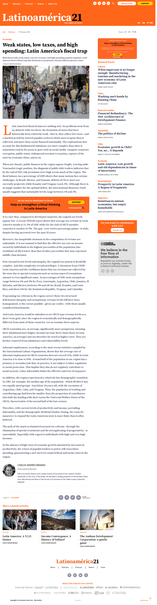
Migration (103, 198)
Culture (101, 66)
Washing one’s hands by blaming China (113, 98)
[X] (108, 3)
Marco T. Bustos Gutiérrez (109, 154)
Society (6, 532)
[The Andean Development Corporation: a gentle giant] (97, 520)
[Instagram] (99, 3)
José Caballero (104, 192)
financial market (106, 110)
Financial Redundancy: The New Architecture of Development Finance (115, 117)
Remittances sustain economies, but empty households (112, 204)
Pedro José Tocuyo (105, 87)
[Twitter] (61, 497)
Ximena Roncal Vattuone (108, 175)
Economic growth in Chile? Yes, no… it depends (115, 148)
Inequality (103, 130)
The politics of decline (112, 133)
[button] (113, 4)
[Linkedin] (104, 3)
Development (105, 181)
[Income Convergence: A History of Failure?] (58, 520)
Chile (100, 144)
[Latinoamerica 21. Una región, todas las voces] (77, 561)
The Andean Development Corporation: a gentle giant (96, 540)
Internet (83, 532)
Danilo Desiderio (105, 124)
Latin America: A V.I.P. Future (17, 538)
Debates (11, 32)
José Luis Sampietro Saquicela (111, 212)
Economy (7, 39)
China (100, 93)
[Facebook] (95, 3)
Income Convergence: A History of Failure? (56, 538)
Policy (43, 532)
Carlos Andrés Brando (12, 64)
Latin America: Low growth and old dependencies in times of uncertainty (117, 167)
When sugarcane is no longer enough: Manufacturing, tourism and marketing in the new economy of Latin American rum (116, 76)
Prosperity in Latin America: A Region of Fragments (116, 186)
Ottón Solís (103, 104)
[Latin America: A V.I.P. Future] (20, 520)
